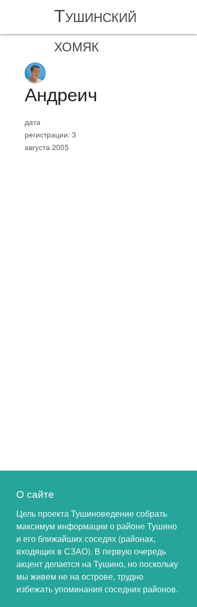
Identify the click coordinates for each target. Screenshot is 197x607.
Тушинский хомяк (95, 29)
